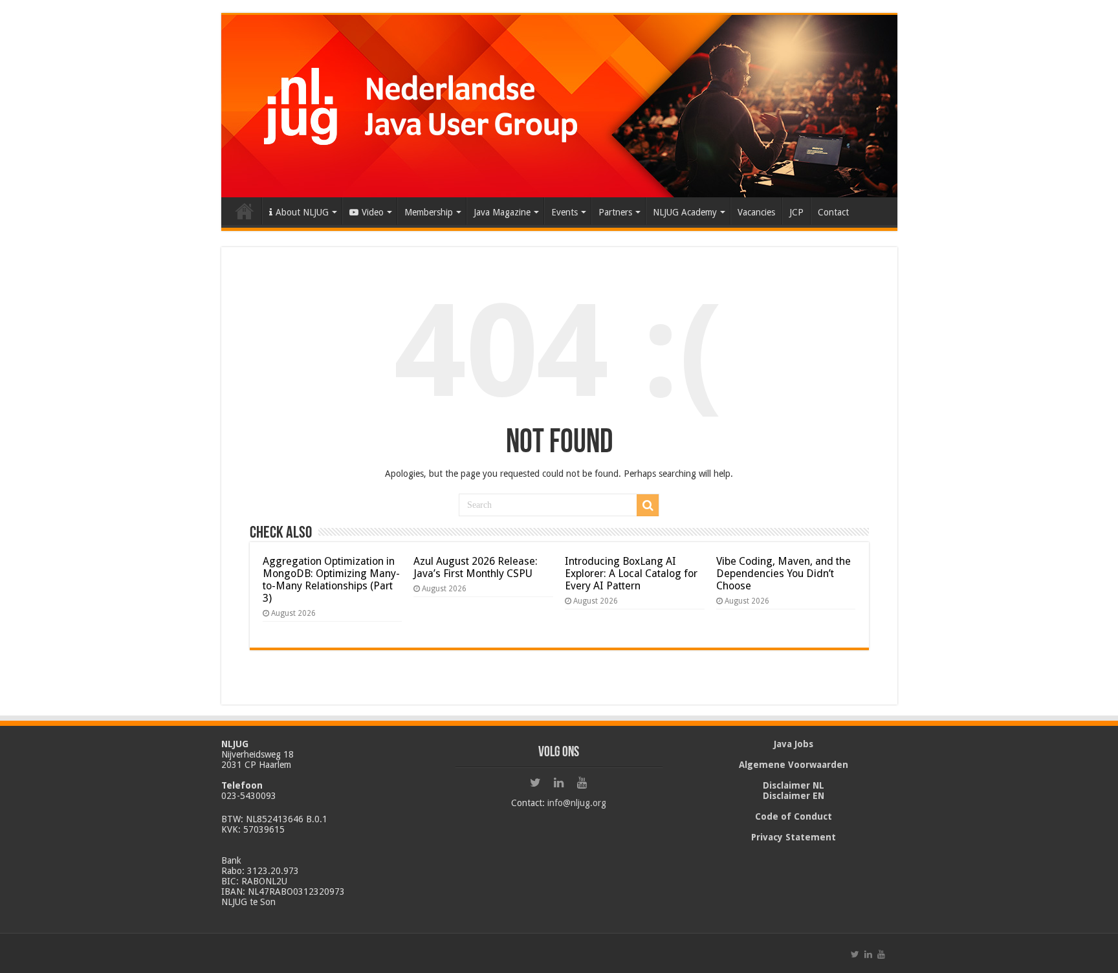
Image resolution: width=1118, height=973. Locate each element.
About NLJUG (302, 212)
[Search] (648, 505)
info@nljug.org (576, 803)
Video (373, 212)
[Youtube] (582, 782)
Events (564, 212)
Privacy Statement (793, 837)
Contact (833, 212)
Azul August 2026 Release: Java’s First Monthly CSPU (475, 567)
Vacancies (756, 212)
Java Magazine (502, 212)
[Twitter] (535, 782)
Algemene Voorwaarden (793, 765)
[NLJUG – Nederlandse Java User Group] (559, 103)
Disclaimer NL (793, 785)
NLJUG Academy (685, 212)
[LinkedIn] (559, 782)
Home (244, 210)
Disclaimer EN (793, 796)
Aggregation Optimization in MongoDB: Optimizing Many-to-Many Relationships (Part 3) (331, 579)
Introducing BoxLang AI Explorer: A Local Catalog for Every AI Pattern (631, 573)
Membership (428, 212)
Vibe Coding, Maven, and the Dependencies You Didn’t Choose (783, 573)
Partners (615, 212)
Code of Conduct (793, 816)
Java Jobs (793, 744)
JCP (796, 212)
